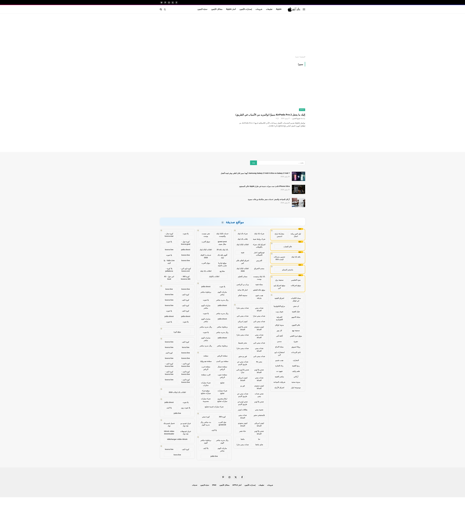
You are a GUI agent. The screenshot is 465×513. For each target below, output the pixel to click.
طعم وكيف (296, 371)
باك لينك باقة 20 (222, 249)
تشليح (222, 382)
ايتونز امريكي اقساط (242, 379)
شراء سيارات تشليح (222, 391)
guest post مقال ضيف (222, 242)
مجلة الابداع (279, 347)
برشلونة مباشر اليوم (206, 441)
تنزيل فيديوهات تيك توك (185, 432)
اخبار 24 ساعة (243, 290)
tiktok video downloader (169, 432)
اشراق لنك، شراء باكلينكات (259, 245)
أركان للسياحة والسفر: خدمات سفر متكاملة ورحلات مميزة (269, 199)
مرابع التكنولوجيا (279, 306)
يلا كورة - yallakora (169, 269)
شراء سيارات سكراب (206, 383)
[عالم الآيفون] (294, 9)
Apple (279, 9)
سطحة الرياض (222, 356)
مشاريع (222, 271)
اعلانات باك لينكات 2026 (177, 392)
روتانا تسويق (295, 347)
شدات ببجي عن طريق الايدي (242, 363)
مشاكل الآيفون (216, 9)
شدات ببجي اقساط (259, 309)
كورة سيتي (206, 417)
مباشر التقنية (279, 376)
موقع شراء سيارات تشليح (206, 391)
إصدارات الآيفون (245, 9)
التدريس (259, 260)
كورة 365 (222, 417)
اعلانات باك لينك (205, 271)
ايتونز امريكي (242, 321)
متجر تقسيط (242, 343)
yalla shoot (205, 286)
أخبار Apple (231, 9)
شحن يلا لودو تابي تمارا (242, 371)
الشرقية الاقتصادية (279, 318)
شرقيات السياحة (279, 382)
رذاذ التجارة (279, 366)
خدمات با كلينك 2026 (205, 256)
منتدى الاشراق (259, 268)
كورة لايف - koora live (185, 364)
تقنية (242, 252)
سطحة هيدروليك (206, 361)
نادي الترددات (296, 352)
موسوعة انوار (296, 387)
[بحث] (161, 9)
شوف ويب (279, 311)
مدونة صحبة (296, 382)
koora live (169, 249)
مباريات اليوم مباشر (222, 293)
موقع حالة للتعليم (259, 290)
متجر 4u (259, 362)
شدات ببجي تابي (242, 316)
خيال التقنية (296, 311)
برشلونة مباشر (206, 292)
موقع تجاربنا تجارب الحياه (222, 264)
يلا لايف (214, 430)
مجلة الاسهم (295, 317)
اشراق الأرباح (279, 387)
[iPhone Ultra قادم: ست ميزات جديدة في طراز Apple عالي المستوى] (298, 189)
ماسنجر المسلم (287, 269)
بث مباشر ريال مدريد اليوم (206, 423)
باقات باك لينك (243, 239)
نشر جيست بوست (206, 234)
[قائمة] (304, 9)
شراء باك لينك (259, 233)
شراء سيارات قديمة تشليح (214, 406)
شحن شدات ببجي (259, 395)
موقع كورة (177, 332)
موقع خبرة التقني (296, 336)
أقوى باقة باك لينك (222, 256)
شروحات (259, 9)
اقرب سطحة (205, 374)
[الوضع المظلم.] (164, 9)
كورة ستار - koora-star (169, 234)
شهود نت (279, 371)
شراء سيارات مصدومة (206, 399)
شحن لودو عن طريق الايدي (243, 402)
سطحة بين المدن (222, 361)
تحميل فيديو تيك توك (169, 424)
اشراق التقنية (279, 298)
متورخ (296, 341)
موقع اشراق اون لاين (279, 286)
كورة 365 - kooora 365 (185, 277)
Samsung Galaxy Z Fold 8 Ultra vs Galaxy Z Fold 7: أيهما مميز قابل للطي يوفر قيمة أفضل (255, 173)
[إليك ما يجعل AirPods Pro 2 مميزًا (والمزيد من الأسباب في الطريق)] (270, 91)
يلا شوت (222, 286)
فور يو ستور (242, 356)
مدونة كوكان (279, 325)
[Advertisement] (232, 35)
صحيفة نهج (296, 330)
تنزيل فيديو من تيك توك (185, 424)
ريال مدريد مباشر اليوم (222, 441)
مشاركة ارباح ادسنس (279, 235)
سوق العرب (206, 241)
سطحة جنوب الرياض (222, 375)
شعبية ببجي (259, 409)
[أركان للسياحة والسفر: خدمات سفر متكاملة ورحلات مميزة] (298, 202)
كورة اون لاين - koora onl (185, 269)
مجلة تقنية (259, 284)
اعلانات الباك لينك (242, 244)
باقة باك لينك (295, 257)
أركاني (296, 376)
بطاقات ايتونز (242, 409)
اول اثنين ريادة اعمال (296, 235)
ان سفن (296, 306)
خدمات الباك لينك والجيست (222, 234)
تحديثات (194, 485)
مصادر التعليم (242, 276)
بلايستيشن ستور (259, 415)
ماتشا (243, 439)
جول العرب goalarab (222, 423)
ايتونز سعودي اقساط (259, 328)
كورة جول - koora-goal (185, 242)
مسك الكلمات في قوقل (296, 299)
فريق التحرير (296, 118)
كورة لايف (185, 294)
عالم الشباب (287, 246)
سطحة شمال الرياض (222, 367)
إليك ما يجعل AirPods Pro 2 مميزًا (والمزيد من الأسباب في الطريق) (270, 114)
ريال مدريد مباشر (222, 300)
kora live (169, 289)
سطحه (205, 356)
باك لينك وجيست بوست (259, 277)
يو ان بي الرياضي (242, 284)
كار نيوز (279, 330)
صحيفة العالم (242, 295)
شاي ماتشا (259, 444)
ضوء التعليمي (296, 280)
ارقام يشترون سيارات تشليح (222, 399)
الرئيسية (302, 57)
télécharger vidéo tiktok (177, 439)
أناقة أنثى (279, 336)
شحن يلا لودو (259, 401)
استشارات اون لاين (279, 353)
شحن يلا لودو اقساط (242, 328)
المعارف (296, 360)
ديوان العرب (206, 263)
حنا (259, 439)
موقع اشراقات (296, 285)
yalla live (214, 456)
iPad (214, 485)
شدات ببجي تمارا (243, 308)
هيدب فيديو (279, 360)
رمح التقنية (296, 366)
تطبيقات (269, 9)
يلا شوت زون (185, 408)
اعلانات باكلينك (214, 276)
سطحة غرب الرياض (206, 367)
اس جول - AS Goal (169, 277)
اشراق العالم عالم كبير (242, 261)
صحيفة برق (279, 280)
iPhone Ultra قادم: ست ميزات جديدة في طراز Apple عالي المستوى (264, 186)
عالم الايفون (296, 325)
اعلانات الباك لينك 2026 (242, 269)
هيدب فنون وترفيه (259, 296)
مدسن (279, 341)
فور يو (242, 386)
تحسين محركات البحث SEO (279, 258)
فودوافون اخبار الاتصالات (259, 253)
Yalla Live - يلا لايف (169, 261)
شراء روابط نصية (259, 239)
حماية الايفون (202, 9)
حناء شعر (242, 431)
